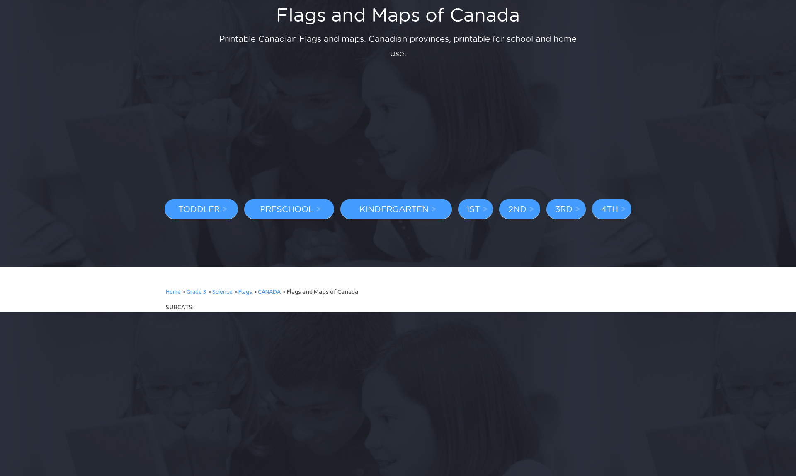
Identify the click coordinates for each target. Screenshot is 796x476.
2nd (517, 208)
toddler (199, 208)
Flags (245, 291)
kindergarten (394, 208)
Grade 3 (196, 291)
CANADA (269, 291)
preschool (286, 208)
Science (222, 291)
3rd (564, 208)
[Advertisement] (398, 130)
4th (609, 208)
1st (473, 208)
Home (173, 291)
